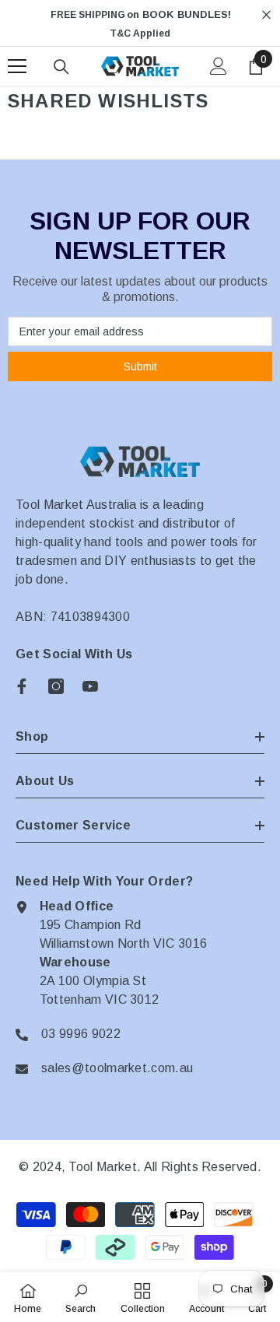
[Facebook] (21, 686)
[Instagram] (56, 686)
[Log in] (218, 66)
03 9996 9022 (81, 1033)
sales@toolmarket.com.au (117, 1068)
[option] (140, 24)
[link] (80, 1297)
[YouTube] (90, 686)
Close (266, 15)
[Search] (61, 67)
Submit (140, 366)
